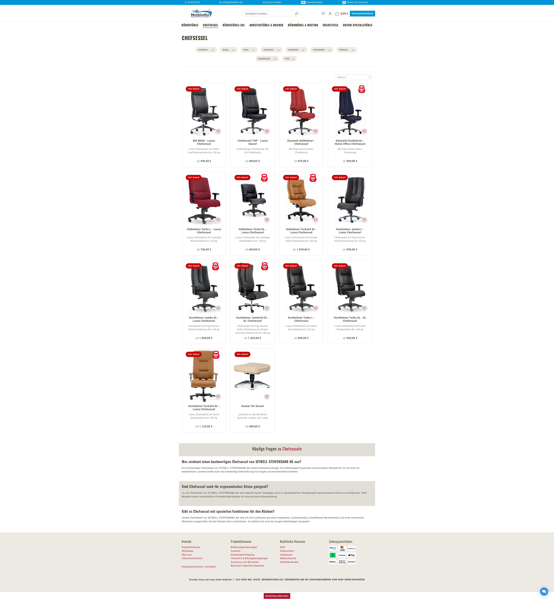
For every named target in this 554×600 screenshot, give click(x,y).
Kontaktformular (191, 547)
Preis (287, 59)
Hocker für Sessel (252, 406)
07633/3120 (194, 2)
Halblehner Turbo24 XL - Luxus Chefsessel (301, 231)
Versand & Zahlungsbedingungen (249, 558)
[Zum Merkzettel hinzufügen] (218, 131)
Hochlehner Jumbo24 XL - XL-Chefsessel (252, 319)
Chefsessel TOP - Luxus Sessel (253, 142)
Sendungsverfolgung (242, 554)
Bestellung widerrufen (277, 596)
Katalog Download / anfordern (199, 566)
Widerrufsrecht (288, 558)
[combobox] (267, 14)
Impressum (286, 554)
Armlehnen (203, 50)
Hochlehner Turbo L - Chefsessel (301, 319)
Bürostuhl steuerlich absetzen (247, 565)
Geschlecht (268, 50)
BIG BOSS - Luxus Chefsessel (204, 142)
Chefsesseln (292, 448)
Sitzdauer (343, 50)
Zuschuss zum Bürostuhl (245, 562)
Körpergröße (318, 50)
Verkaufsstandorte (362, 13)
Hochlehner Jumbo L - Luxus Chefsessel (350, 231)
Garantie (235, 551)
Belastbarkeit (264, 59)
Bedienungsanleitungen (244, 547)
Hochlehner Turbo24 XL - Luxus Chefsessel (204, 408)
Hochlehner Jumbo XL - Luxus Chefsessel (204, 319)
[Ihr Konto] (330, 13)
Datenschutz (287, 551)
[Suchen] (296, 14)
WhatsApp (187, 551)
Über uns (187, 554)
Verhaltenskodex (289, 562)
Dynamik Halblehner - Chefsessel (301, 142)
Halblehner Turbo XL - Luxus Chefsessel (253, 231)
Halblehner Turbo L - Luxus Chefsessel (204, 231)
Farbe (245, 50)
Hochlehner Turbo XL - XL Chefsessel (350, 319)
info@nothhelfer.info (233, 2)
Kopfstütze (293, 50)
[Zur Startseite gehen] (200, 13)
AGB (282, 547)
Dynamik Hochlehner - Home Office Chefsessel (350, 142)
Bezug (225, 50)
